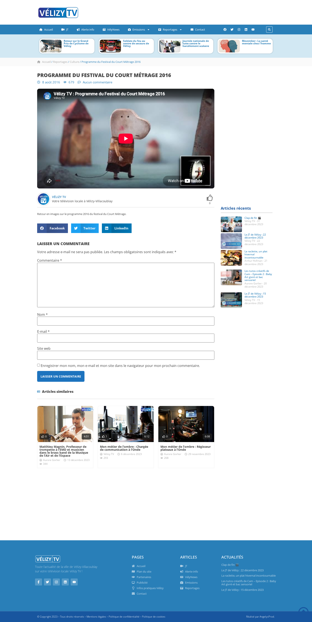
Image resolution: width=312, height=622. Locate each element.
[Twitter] (232, 29)
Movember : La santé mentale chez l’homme (256, 42)
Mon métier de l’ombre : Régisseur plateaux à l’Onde (185, 448)
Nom (42, 314)
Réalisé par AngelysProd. (260, 616)
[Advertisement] (167, 11)
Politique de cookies (153, 616)
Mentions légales (96, 616)
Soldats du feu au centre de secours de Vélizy (136, 43)
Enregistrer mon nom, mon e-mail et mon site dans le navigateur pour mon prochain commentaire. (120, 365)
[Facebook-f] (38, 581)
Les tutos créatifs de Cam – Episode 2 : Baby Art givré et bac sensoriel (258, 275)
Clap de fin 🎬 (253, 218)
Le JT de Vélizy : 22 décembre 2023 (255, 236)
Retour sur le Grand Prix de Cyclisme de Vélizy (76, 43)
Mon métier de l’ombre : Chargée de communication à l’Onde (124, 448)
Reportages (170, 29)
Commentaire (49, 260)
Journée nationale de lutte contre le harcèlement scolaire (196, 43)
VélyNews (113, 29)
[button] (269, 29)
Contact (200, 29)
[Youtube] (253, 29)
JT (67, 29)
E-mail (43, 331)
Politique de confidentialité (124, 616)
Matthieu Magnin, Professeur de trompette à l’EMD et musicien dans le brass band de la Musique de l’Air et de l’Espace (63, 451)
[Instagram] (239, 29)
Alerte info (87, 29)
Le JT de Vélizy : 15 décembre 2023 (255, 295)
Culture (74, 62)
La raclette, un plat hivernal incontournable (248, 575)
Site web (44, 348)
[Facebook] (225, 29)
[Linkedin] (246, 29)
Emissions (138, 29)
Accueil (48, 29)
